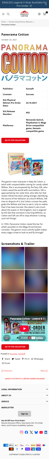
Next (43, 370)
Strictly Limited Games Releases (21, 22)
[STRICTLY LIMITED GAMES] (24, 13)
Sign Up (24, 414)
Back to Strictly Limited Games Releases (25, 379)
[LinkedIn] (46, 432)
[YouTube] (41, 432)
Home (3, 22)
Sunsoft (21, 353)
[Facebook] (26, 432)
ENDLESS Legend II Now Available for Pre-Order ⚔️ (24, 4)
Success (13, 353)
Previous (8, 370)
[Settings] (39, 14)
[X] (31, 432)
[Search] (8, 14)
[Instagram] (21, 432)
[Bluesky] (36, 432)
